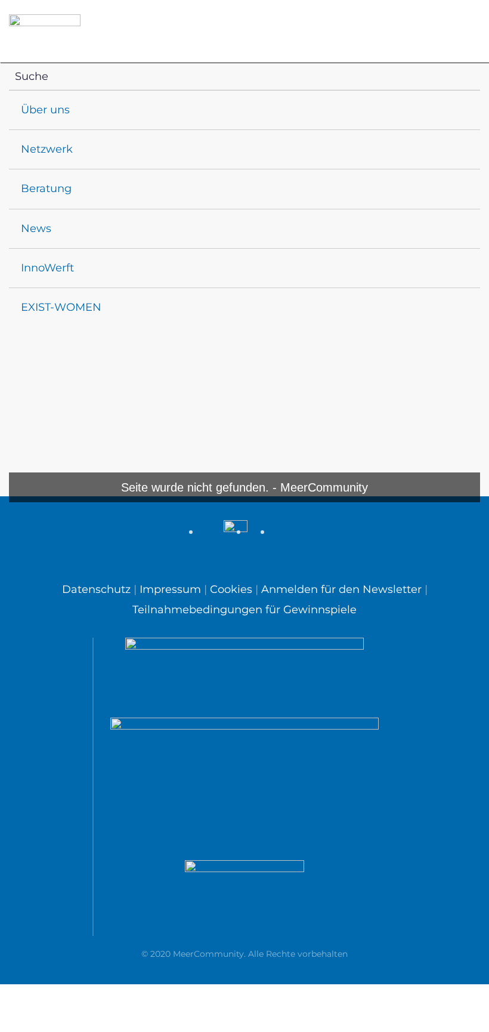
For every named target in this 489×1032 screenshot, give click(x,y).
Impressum (170, 589)
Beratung (46, 188)
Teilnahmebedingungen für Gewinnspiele (244, 609)
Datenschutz (98, 589)
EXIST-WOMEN (61, 307)
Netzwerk (47, 149)
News (36, 228)
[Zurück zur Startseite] (45, 31)
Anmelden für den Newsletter (341, 589)
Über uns (45, 109)
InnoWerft (47, 267)
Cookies (231, 589)
